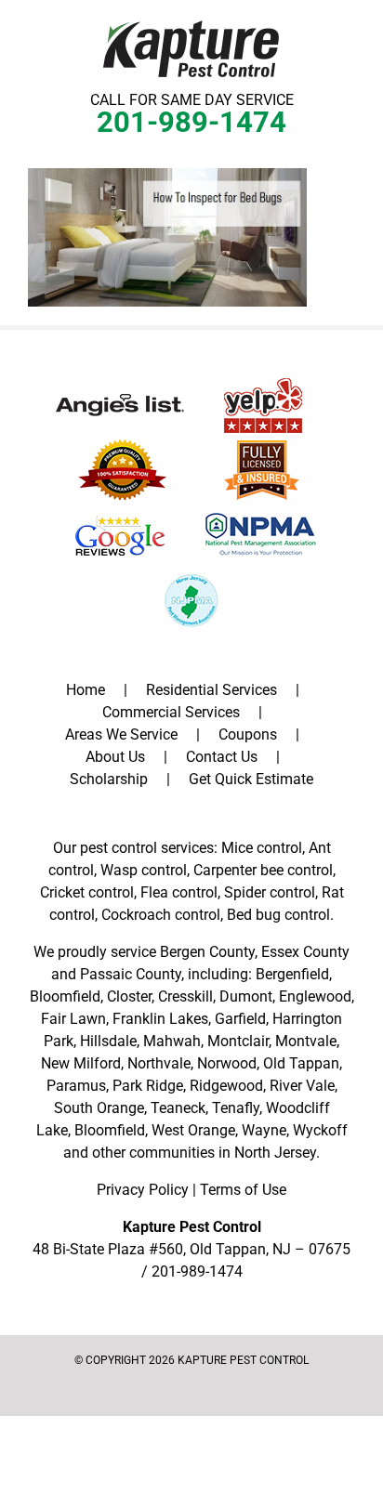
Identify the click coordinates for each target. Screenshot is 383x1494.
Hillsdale (108, 1041)
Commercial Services (171, 712)
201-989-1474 (191, 122)
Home (85, 690)
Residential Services (211, 690)
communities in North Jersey (222, 1152)
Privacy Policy (143, 1190)
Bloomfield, (111, 1130)
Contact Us (222, 757)
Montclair (238, 1041)
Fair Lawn (73, 1019)
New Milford (81, 1063)
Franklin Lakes (160, 1019)
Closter (129, 996)
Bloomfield (65, 996)
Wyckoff (320, 1130)
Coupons (247, 734)
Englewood (315, 996)
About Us (115, 757)
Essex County (305, 952)
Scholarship (109, 779)
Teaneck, (179, 1108)
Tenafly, (237, 1108)
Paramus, (77, 1085)
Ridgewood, (228, 1085)
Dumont (245, 996)
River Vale (302, 1085)
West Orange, (195, 1130)
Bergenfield (292, 974)
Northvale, (160, 1063)
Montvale (306, 1041)
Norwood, (228, 1063)
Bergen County (207, 952)
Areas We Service (121, 734)
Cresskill (185, 996)
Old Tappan (301, 1063)
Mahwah (172, 1041)
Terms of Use (243, 1190)
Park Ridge (147, 1085)
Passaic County (130, 974)
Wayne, (265, 1130)
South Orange (99, 1108)
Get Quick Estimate (251, 779)
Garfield (240, 1019)
